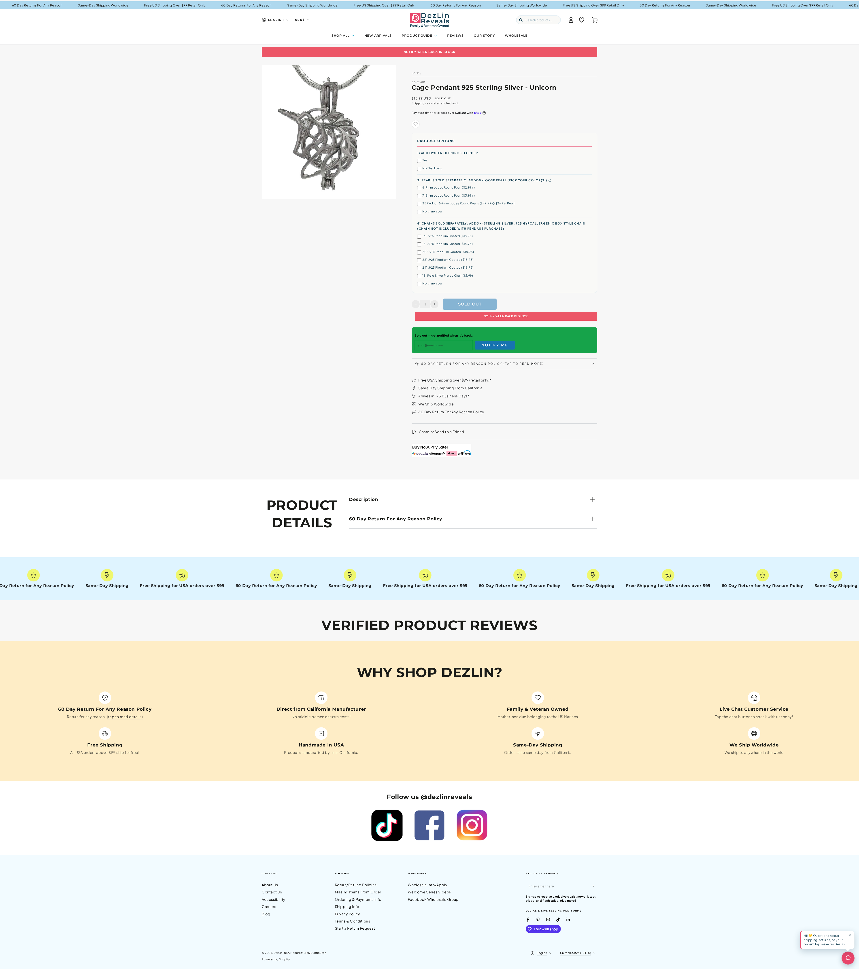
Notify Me (494, 345)
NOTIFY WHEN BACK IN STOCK (429, 52)
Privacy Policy (347, 914)
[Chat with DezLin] (848, 958)
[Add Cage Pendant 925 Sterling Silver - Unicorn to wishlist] (416, 124)
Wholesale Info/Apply (427, 884)
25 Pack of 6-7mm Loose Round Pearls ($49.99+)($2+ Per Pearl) (469, 203)
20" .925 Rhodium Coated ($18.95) (448, 252)
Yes (425, 160)
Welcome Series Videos (429, 892)
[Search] (520, 19)
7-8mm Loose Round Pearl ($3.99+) (448, 195)
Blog (266, 914)
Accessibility (273, 899)
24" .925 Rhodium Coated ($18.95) (447, 267)
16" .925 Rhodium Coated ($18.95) (447, 236)
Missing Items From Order (358, 892)
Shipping (418, 103)
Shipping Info (347, 906)
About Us (270, 884)
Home (415, 73)
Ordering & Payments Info (358, 899)
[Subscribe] (594, 886)
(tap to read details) (125, 716)
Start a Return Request (355, 928)
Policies (342, 873)
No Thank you (432, 168)
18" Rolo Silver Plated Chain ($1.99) (447, 275)
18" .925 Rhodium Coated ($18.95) (447, 244)
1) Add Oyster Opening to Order (447, 153)
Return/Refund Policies (356, 884)
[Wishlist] (581, 20)
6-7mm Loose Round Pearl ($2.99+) (448, 187)
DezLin (278, 952)
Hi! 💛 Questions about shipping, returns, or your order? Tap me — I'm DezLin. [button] (825, 940)
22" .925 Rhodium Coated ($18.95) (447, 259)
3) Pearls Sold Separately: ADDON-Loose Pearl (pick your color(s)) (482, 180)
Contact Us (272, 892)
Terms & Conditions (352, 921)
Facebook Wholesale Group (433, 899)
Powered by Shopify (276, 959)
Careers (269, 906)
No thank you (432, 211)
